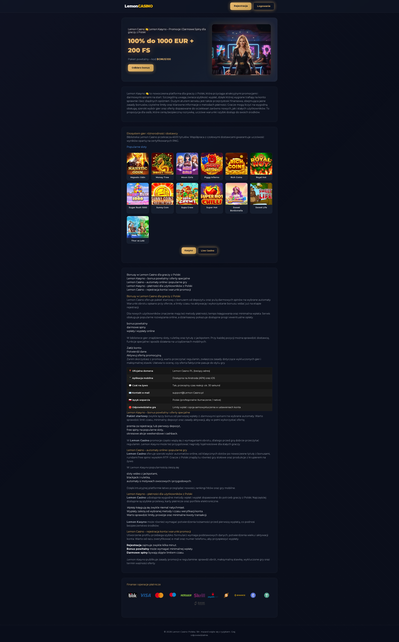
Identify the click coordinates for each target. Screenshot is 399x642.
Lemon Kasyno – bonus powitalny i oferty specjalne (158, 278)
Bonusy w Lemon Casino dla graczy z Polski (153, 274)
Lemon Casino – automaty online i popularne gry (157, 282)
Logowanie (263, 6)
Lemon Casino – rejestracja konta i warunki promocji (159, 289)
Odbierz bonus (141, 67)
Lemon (139, 6)
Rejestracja (241, 6)
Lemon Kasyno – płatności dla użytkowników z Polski (159, 285)
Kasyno (189, 250)
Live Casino (207, 250)
